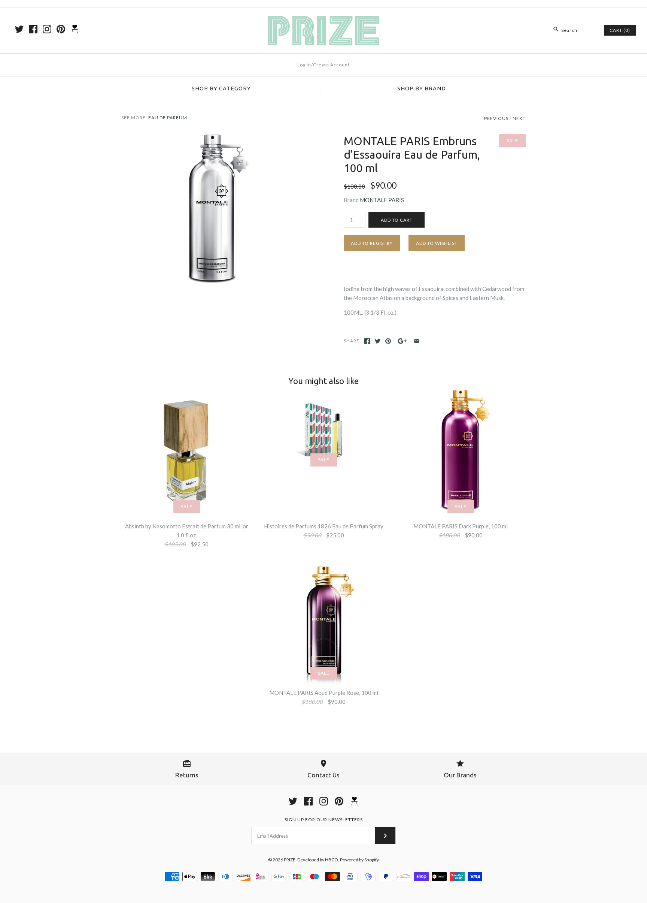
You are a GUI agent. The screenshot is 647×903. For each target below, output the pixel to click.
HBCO (331, 859)
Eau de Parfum (167, 117)
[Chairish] (74, 29)
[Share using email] (416, 341)
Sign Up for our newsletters (324, 819)
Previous (496, 118)
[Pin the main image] (388, 341)
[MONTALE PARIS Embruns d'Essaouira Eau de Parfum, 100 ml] (212, 138)
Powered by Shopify (359, 859)
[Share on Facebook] (367, 341)
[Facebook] (33, 29)
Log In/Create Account (323, 65)
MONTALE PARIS (382, 199)
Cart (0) (620, 30)
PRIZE (289, 859)
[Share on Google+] (402, 341)
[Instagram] (47, 29)
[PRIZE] (323, 19)
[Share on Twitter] (377, 341)
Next (519, 118)
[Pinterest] (61, 29)
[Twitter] (19, 29)
